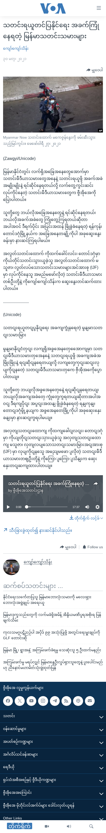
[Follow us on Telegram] (55, 701)
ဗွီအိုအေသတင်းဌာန (28, 490)
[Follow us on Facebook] (8, 701)
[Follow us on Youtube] (31, 701)
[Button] (94, 70)
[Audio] (69, 826)
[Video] (47, 826)
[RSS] (66, 701)
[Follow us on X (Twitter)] (19, 701)
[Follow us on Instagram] (43, 701)
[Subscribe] (90, 701)
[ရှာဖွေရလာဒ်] (91, 826)
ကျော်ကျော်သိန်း (16, 48)
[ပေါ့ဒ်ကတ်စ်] (78, 701)
